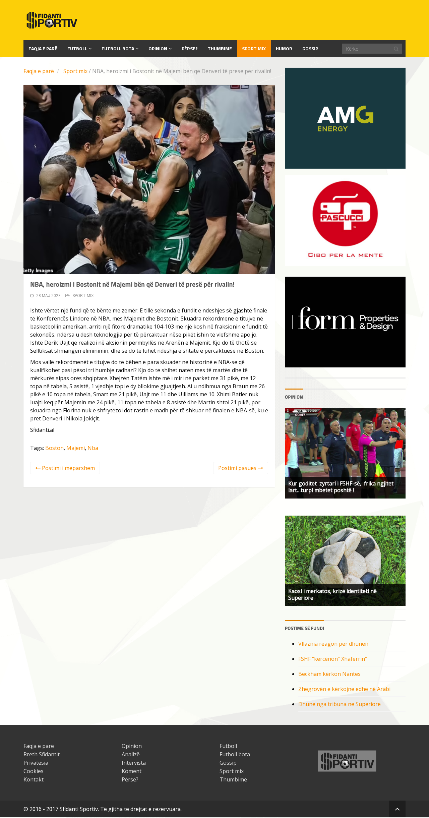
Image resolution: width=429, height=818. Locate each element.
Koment (131, 771)
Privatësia (35, 762)
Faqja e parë (38, 71)
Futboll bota (118, 48)
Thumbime (220, 48)
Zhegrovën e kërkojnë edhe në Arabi (344, 689)
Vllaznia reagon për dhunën (333, 643)
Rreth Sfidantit (41, 754)
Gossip (310, 48)
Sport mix (254, 48)
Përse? (190, 48)
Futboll (77, 48)
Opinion (157, 48)
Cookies (33, 771)
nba (92, 448)
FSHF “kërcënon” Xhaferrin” (332, 658)
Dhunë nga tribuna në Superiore (339, 704)
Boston (54, 448)
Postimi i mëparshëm (68, 468)
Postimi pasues (238, 468)
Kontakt (33, 779)
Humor (284, 48)
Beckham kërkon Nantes (329, 674)
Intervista (134, 762)
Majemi (75, 448)
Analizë (131, 754)
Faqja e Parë (42, 48)
